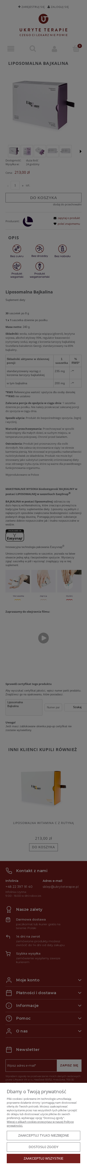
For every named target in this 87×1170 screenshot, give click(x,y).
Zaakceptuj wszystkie (43, 1158)
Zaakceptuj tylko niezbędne (43, 1135)
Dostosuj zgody (43, 1147)
